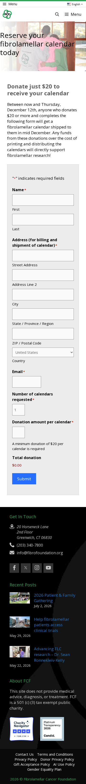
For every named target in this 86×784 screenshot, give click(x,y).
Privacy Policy (26, 759)
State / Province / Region (33, 323)
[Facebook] (14, 568)
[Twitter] (25, 568)
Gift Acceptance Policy (32, 764)
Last (15, 228)
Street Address (25, 264)
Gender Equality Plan (44, 769)
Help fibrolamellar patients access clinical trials (51, 624)
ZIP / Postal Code (26, 343)
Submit (24, 479)
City (15, 304)
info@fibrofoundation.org (40, 552)
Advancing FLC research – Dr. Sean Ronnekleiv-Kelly (52, 654)
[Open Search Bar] (57, 14)
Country (18, 360)
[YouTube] (48, 568)
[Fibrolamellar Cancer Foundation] (7, 14)
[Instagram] (37, 568)
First (16, 209)
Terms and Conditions (55, 754)
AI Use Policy (64, 764)
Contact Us (25, 754)
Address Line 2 (24, 284)
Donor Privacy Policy (57, 759)
